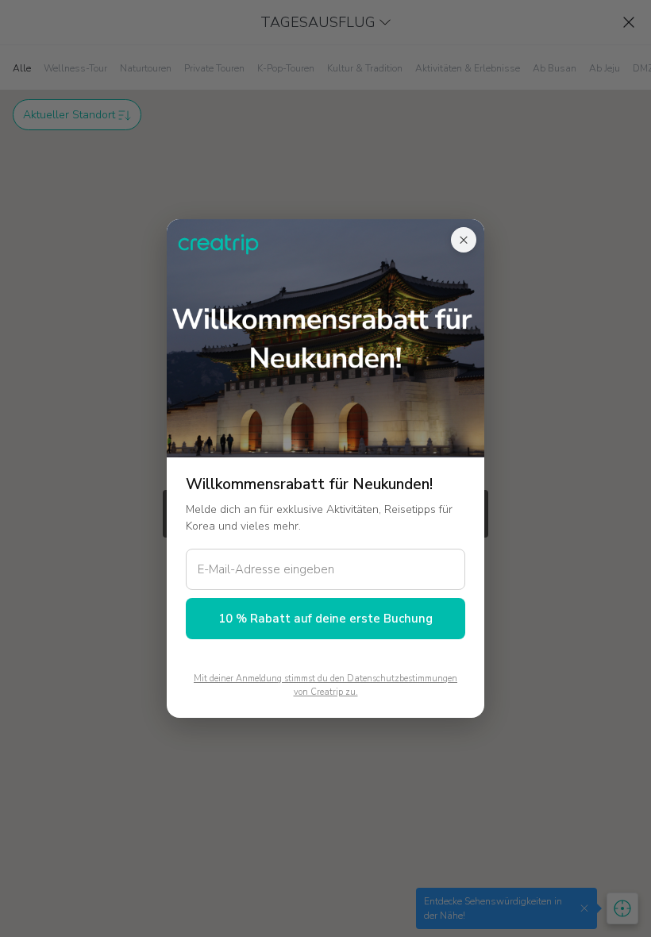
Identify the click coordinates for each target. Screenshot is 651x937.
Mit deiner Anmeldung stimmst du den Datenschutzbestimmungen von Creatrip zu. (325, 685)
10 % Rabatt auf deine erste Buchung (325, 619)
